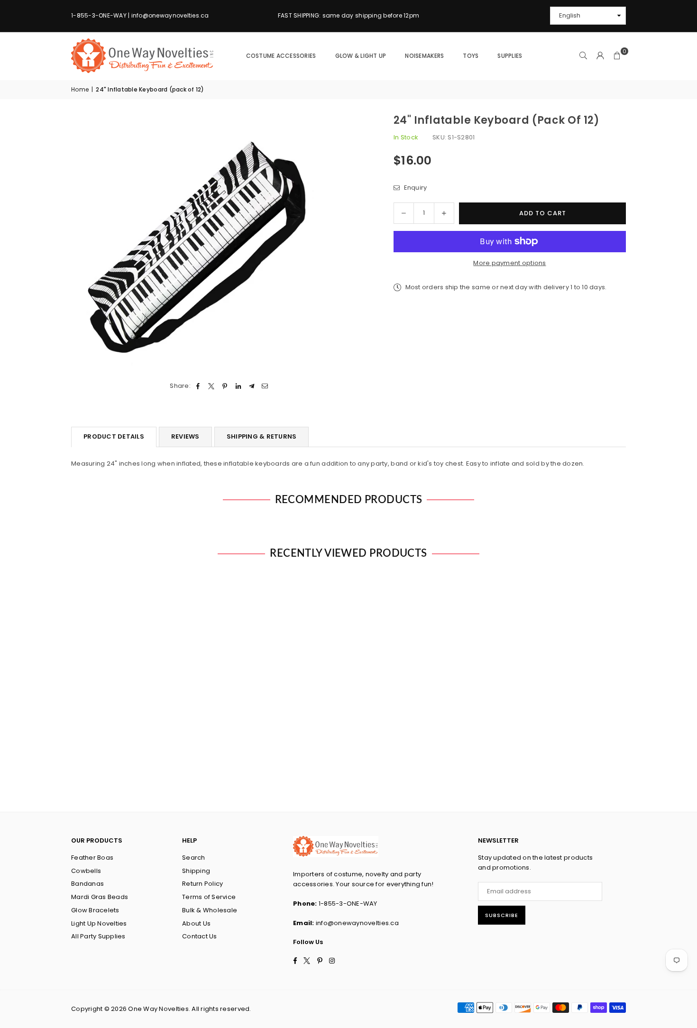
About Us (196, 923)
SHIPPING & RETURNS (262, 436)
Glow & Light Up (360, 56)
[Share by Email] (265, 386)
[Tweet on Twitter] (211, 386)
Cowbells (86, 870)
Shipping (196, 870)
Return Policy (202, 883)
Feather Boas (92, 857)
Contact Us (199, 936)
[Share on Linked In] (238, 386)
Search (193, 857)
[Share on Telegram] (251, 386)
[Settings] (600, 55)
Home (80, 89)
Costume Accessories (281, 56)
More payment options (509, 262)
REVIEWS (185, 436)
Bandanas (87, 883)
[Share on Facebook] (198, 386)
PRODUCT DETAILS (113, 436)
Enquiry (414, 187)
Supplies (509, 56)
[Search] (583, 55)
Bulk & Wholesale (209, 910)
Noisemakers (424, 56)
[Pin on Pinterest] (225, 386)
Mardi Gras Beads (99, 896)
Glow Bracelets (95, 910)
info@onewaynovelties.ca (357, 922)
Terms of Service (209, 896)
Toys (470, 56)
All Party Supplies (98, 936)
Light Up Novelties (99, 923)
